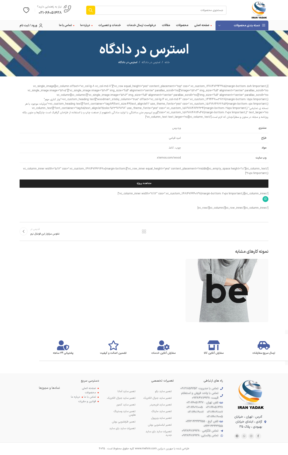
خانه (167, 62)
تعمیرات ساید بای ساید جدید (159, 433)
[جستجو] (90, 10)
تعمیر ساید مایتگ (161, 411)
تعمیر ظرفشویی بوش (124, 422)
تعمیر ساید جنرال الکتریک (121, 398)
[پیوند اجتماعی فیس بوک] (258, 436)
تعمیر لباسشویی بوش (160, 425)
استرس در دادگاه (151, 62)
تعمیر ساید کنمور (126, 405)
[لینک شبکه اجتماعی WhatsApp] (265, 199)
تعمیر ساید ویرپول (161, 418)
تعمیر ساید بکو (163, 391)
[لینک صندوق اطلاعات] (54, 10)
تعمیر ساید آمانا (127, 391)
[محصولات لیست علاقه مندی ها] (26, 10)
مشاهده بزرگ (190, 263)
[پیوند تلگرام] (237, 436)
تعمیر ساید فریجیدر (161, 405)
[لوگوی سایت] (259, 10)
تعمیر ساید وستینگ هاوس (124, 413)
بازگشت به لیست (144, 231)
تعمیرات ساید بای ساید (122, 428)
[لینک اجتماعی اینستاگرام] (251, 436)
